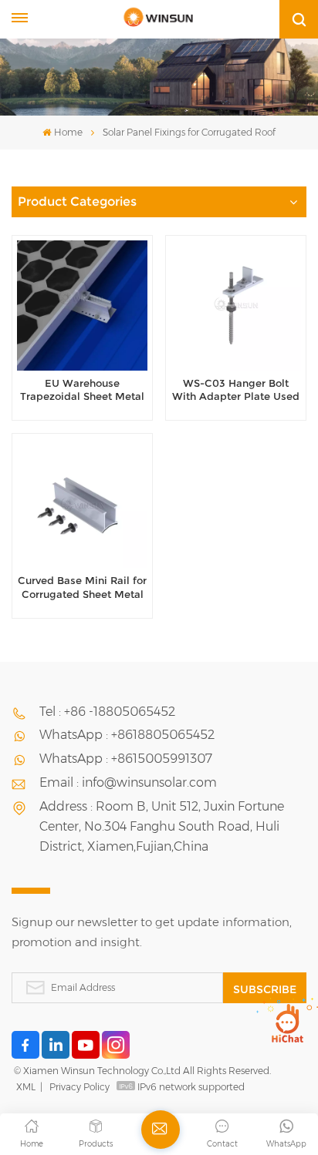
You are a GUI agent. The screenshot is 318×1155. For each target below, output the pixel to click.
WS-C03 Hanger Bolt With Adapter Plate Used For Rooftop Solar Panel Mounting (235, 391)
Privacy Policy (79, 1087)
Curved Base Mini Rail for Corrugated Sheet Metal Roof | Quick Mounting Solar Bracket (82, 588)
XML (26, 1087)
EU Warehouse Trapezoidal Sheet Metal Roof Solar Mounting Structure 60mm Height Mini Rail (82, 391)
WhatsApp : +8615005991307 (125, 758)
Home (68, 132)
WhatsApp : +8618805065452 (127, 734)
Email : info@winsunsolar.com (128, 782)
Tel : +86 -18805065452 (107, 711)
